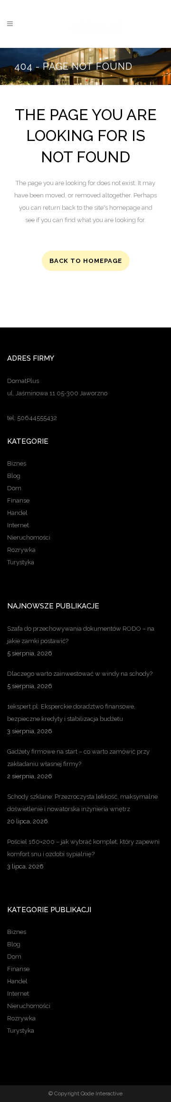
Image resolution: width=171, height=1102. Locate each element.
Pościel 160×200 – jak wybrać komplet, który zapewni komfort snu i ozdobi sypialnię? (83, 848)
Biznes (16, 463)
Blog (13, 475)
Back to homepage (85, 260)
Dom (14, 488)
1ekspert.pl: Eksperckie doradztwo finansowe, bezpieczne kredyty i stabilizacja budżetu (71, 712)
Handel (17, 512)
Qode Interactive (102, 1093)
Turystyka (20, 562)
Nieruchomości (28, 537)
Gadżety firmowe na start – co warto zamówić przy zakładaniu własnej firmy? (78, 757)
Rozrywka (21, 549)
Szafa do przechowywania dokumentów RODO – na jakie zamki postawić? (80, 634)
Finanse (18, 500)
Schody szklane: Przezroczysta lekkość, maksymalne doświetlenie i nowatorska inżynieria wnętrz (82, 802)
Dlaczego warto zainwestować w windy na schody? (79, 673)
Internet (18, 525)
